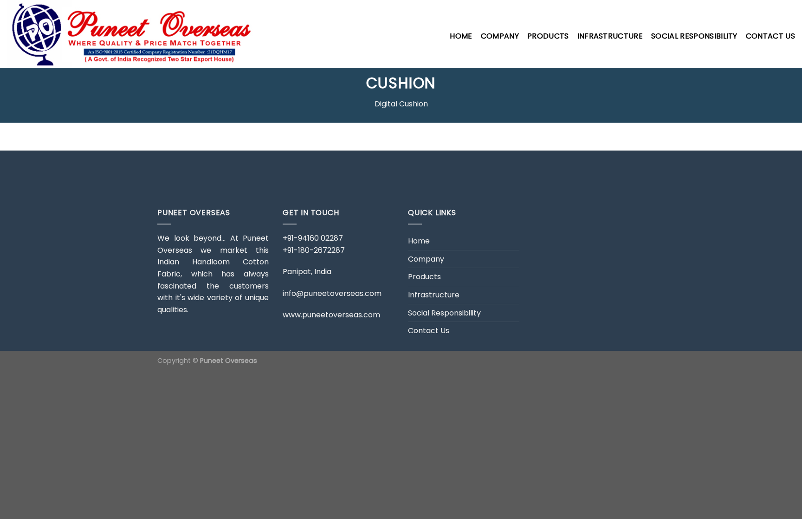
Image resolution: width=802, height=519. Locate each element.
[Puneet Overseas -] (135, 34)
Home (461, 36)
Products (548, 36)
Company (500, 36)
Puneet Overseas (228, 360)
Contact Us (770, 36)
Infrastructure (610, 36)
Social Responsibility (694, 36)
